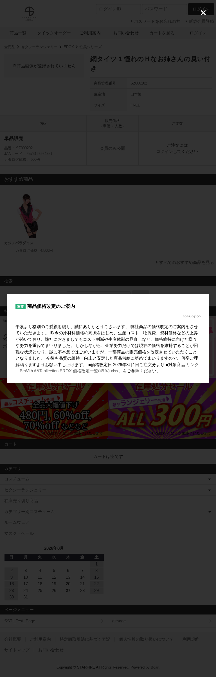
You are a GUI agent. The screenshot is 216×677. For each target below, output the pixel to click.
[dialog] (108, 338)
